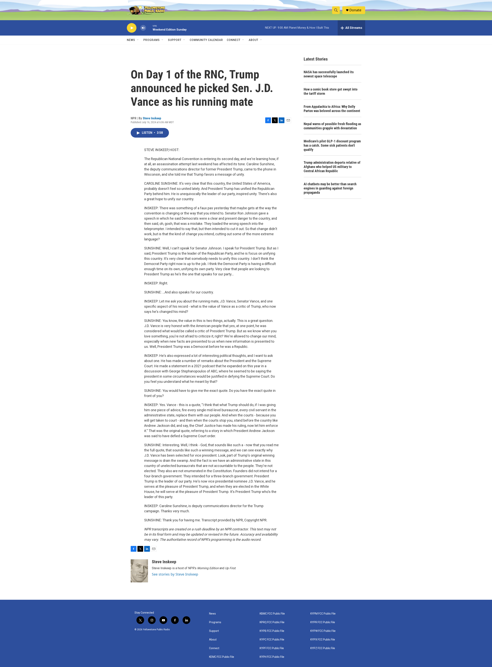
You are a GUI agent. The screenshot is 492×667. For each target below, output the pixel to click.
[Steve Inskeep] (139, 570)
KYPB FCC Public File (272, 631)
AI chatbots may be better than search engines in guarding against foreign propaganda (330, 188)
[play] (132, 28)
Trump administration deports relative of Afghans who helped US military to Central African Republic (332, 166)
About (213, 639)
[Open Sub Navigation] (138, 40)
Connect (233, 40)
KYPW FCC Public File (323, 631)
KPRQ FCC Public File (272, 622)
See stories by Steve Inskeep (175, 574)
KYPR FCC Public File (322, 622)
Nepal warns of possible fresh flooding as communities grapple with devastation (332, 126)
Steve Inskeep (152, 118)
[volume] (143, 28)
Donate (355, 10)
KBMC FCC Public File (272, 613)
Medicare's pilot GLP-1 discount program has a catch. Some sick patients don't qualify (332, 145)
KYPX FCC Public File (322, 639)
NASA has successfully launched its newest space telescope (329, 74)
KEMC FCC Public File (221, 656)
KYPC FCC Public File (272, 639)
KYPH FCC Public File (272, 656)
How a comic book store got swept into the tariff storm (330, 91)
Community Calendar (206, 40)
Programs (151, 40)
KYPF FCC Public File (272, 648)
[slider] (149, 28)
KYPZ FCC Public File (322, 648)
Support (174, 40)
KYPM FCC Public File (323, 613)
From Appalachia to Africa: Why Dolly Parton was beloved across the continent (332, 109)
